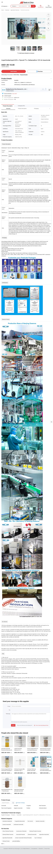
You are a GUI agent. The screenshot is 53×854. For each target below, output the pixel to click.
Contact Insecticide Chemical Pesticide (23, 837)
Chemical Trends (6, 841)
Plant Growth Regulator (6, 808)
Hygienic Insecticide (18, 808)
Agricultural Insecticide (7, 837)
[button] (47, 108)
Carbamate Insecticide (18, 824)
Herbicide (16, 805)
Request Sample (24, 74)
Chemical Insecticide (32, 834)
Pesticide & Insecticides (25, 10)
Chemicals (7, 10)
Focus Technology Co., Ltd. (17, 848)
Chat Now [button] (40, 71)
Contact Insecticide (6, 824)
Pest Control (30, 821)
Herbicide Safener (43, 808)
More (2, 843)
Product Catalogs (21, 802)
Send (13, 725)
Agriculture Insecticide (44, 834)
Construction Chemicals (21, 831)
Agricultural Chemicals (15, 10)
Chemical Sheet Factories (7, 834)
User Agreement (34, 848)
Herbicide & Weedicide (7, 821)
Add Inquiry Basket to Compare (26, 53)
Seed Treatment (42, 805)
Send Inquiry (13, 71)
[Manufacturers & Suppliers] (26, 2)
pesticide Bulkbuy (16, 841)
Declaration (41, 848)
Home (2, 10)
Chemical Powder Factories (35, 831)
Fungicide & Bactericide (20, 821)
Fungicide (28, 805)
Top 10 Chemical (37, 837)
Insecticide (3, 805)
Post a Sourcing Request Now (41, 725)
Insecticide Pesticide (20, 834)
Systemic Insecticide (40, 821)
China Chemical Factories (7, 831)
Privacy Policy (47, 848)
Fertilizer (28, 808)
